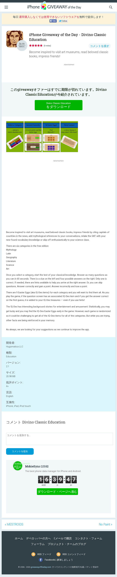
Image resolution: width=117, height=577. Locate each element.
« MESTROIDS (14, 524)
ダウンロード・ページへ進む (57, 491)
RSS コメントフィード (74, 554)
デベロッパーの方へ (38, 538)
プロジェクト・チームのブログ (67, 544)
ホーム (19, 538)
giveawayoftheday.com (41, 567)
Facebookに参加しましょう (59, 559)
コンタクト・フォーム (88, 538)
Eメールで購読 (63, 538)
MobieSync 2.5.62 (36, 466)
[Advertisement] (71, 73)
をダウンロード (58, 105)
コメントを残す (99, 46)
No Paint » (105, 524)
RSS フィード (44, 554)
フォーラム (38, 544)
